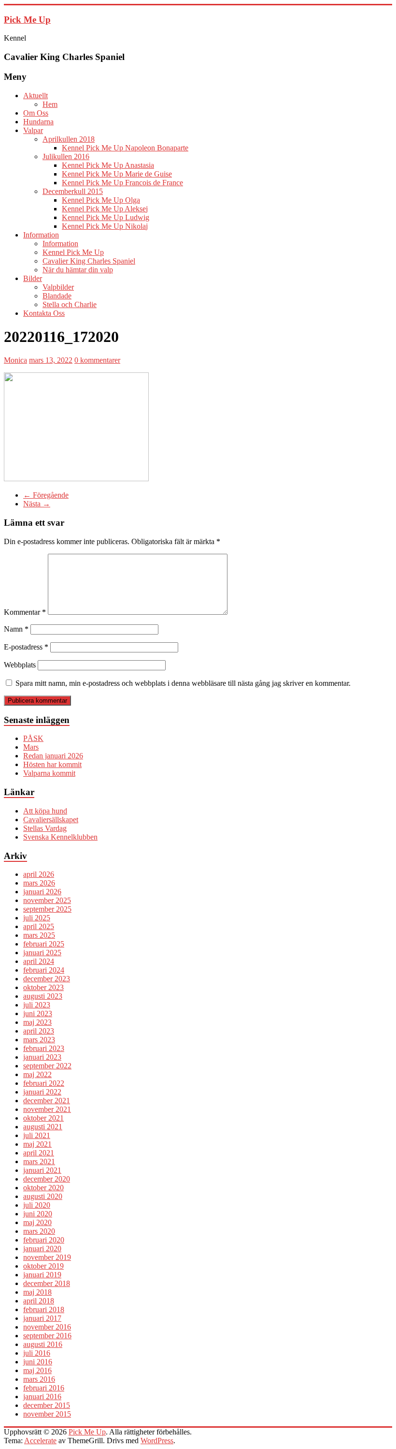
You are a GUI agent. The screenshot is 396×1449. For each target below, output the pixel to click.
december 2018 (46, 1283)
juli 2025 (36, 918)
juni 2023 (37, 1013)
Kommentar (25, 612)
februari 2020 (43, 1240)
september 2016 (47, 1335)
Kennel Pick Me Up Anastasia (108, 165)
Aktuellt (35, 95)
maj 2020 (37, 1222)
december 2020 (46, 1179)
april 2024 (38, 961)
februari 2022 (43, 1083)
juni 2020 (37, 1214)
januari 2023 (42, 1057)
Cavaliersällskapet (50, 819)
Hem (49, 104)
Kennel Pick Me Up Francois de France (122, 182)
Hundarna (38, 122)
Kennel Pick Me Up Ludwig (105, 217)
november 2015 (47, 1414)
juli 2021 (36, 1135)
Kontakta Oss (44, 313)
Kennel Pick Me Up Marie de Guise (117, 174)
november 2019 (47, 1257)
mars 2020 (39, 1231)
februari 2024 (43, 970)
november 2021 (47, 1109)
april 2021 (38, 1153)
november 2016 (47, 1327)
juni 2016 (37, 1362)
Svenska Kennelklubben (60, 837)
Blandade (56, 296)
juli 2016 (36, 1353)
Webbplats (20, 665)
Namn (16, 629)
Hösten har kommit (52, 764)
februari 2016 (43, 1388)
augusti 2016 (42, 1344)
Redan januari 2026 (53, 756)
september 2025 (47, 909)
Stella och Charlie (69, 304)
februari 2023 (43, 1048)
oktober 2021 (43, 1118)
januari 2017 (42, 1318)
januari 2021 (42, 1170)
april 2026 (38, 874)
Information (41, 235)
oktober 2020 (43, 1187)
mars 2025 (39, 935)
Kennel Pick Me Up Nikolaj (105, 226)
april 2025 (38, 926)
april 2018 (38, 1301)
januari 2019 (42, 1275)
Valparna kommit (49, 773)
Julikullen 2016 (65, 156)
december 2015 (46, 1405)
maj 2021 (37, 1144)
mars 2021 (39, 1161)
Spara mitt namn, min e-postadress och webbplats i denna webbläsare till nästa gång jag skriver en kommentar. (183, 683)
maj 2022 (37, 1074)
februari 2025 (43, 944)
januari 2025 (42, 952)
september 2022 (47, 1066)
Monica (15, 360)
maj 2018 (37, 1292)
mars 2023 (39, 1039)
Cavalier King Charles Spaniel (88, 261)
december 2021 (46, 1100)
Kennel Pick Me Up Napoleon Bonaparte (125, 148)
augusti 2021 (42, 1127)
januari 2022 (42, 1092)
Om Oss (35, 113)
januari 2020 (42, 1248)
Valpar (33, 130)
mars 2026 (39, 883)
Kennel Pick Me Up (73, 252)
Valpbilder (58, 287)
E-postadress (26, 647)
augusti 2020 (42, 1196)
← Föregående (46, 495)
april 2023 (38, 1031)
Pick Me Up (27, 20)
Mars (31, 747)
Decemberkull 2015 (72, 191)
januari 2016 (42, 1396)
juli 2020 (36, 1205)
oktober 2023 (43, 987)
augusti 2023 (42, 996)
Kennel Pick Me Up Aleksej (105, 209)
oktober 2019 (43, 1266)
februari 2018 (43, 1309)
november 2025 (47, 900)
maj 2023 (37, 1022)
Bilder (32, 278)
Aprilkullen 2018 (68, 139)
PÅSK (33, 738)
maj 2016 (37, 1370)
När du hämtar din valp (77, 270)
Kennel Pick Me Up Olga (101, 200)
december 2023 (46, 979)
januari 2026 (42, 891)
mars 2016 (39, 1379)
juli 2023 (36, 1005)
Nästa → (36, 504)
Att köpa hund (45, 811)
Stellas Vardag (45, 828)
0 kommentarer (97, 360)
